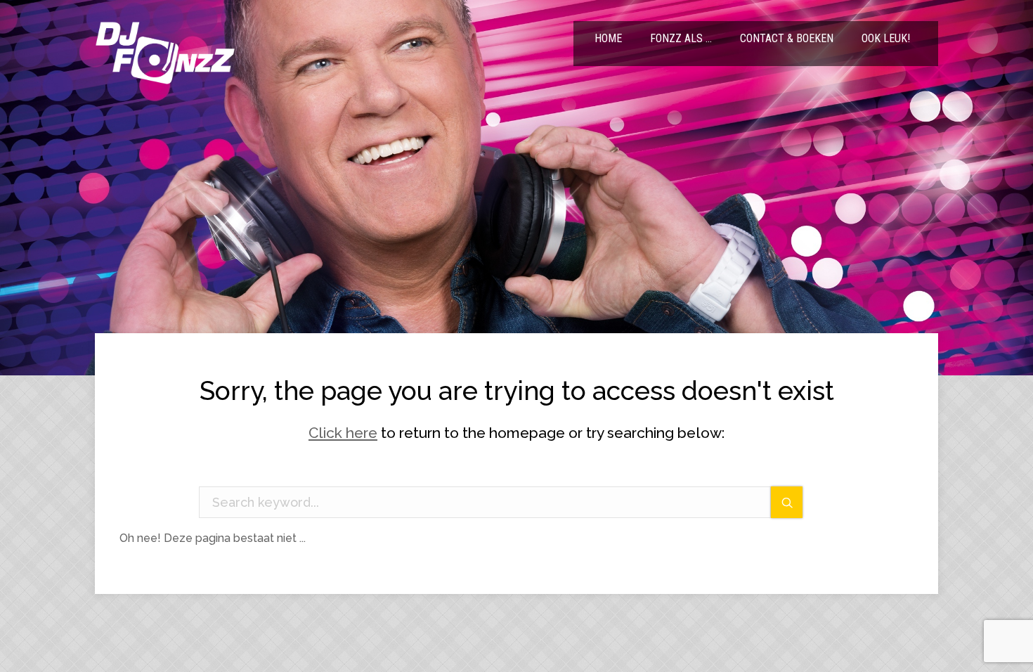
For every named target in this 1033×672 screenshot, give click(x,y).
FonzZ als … (681, 38)
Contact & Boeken (786, 38)
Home (608, 38)
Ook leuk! (886, 38)
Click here (342, 432)
